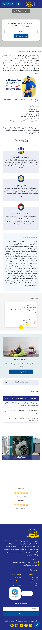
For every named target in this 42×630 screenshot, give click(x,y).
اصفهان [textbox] (21, 31)
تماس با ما (35, 577)
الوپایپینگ (39, 51)
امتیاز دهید (21, 489)
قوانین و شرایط (33, 580)
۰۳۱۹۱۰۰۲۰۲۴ (9, 4)
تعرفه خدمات (34, 583)
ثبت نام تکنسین (33, 574)
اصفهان (32, 51)
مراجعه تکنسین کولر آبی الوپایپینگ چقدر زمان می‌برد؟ (23, 411)
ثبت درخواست (21, 372)
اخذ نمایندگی (16, 586)
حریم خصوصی (15, 583)
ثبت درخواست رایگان (21, 36)
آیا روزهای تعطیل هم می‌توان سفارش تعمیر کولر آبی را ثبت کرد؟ (23, 419)
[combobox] (21, 31)
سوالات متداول (15, 574)
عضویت (21, 614)
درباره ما (17, 577)
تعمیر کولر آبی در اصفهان (23, 51)
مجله (36, 586)
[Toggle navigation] (37, 4)
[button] (39, 453)
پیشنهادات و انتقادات (14, 580)
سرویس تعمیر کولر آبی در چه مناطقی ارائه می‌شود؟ (22, 398)
